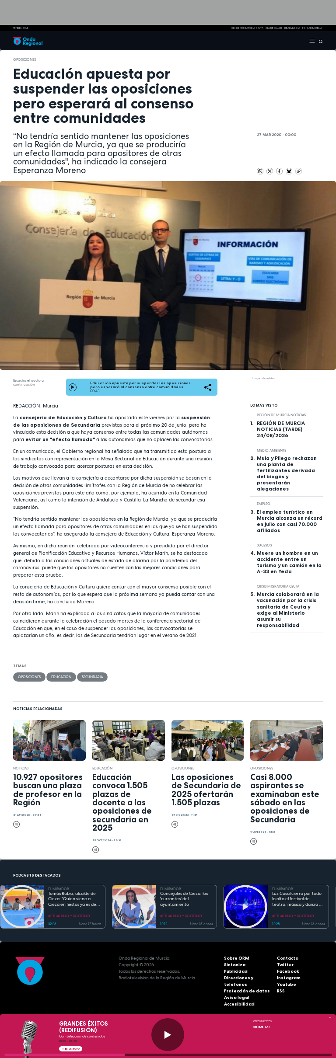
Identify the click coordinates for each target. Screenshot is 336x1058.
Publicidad (236, 971)
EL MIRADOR (58, 889)
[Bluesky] (289, 170)
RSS (281, 991)
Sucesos (264, 545)
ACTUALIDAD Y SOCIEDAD (69, 916)
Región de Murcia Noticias (281, 415)
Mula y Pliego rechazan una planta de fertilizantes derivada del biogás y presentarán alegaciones (287, 473)
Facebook (288, 971)
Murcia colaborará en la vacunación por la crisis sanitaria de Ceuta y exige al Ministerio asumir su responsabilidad (288, 609)
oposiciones (24, 59)
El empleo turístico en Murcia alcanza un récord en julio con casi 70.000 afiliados (289, 521)
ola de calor (274, 28)
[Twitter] (270, 170)
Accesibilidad (239, 1004)
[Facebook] (280, 170)
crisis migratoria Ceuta (247, 28)
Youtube (286, 984)
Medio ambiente (271, 450)
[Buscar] (319, 41)
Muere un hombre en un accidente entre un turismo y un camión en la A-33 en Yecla (289, 562)
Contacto (287, 958)
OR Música (261, 1027)
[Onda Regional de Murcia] (27, 41)
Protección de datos (247, 991)
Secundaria (92, 677)
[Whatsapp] (260, 171)
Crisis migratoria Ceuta (278, 586)
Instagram (289, 978)
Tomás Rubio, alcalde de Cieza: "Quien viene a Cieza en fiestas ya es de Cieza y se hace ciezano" (72, 899)
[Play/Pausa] (167, 1034)
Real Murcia (292, 28)
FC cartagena (312, 28)
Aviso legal (236, 997)
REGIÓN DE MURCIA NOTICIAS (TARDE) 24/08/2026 (281, 429)
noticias (20, 768)
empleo (263, 503)
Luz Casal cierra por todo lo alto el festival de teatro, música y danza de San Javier (298, 899)
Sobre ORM (236, 958)
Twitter (285, 965)
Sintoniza (234, 965)
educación (61, 677)
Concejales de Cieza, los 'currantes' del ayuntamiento (184, 899)
